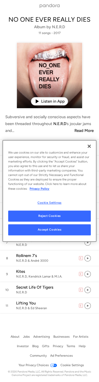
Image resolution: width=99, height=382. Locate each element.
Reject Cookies (49, 216)
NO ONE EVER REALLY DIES (49, 19)
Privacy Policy (39, 188)
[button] (49, 242)
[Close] (89, 146)
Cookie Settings (49, 202)
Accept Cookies (50, 230)
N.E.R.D (58, 27)
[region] (49, 191)
